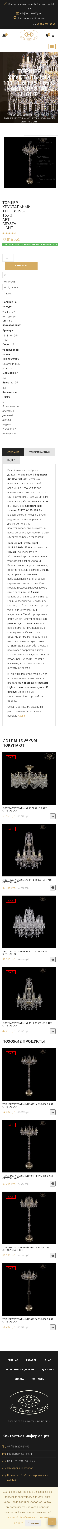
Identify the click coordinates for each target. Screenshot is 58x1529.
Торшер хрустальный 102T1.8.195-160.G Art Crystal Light (27, 1177)
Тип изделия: (10, 358)
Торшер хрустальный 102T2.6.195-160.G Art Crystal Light (27, 1320)
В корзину (21, 265)
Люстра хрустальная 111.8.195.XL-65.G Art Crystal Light (27, 1024)
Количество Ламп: (10, 394)
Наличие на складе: (9, 304)
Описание (13, 452)
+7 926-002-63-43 (46, 24)
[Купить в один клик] (29, 780)
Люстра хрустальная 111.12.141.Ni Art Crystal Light (24, 952)
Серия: (6, 344)
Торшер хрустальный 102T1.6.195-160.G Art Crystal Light (27, 1105)
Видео (11, 460)
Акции (21, 715)
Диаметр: (8, 372)
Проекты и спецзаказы (19, 1369)
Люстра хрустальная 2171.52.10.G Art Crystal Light (24, 809)
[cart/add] (53, 816)
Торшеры (40, 115)
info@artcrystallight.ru (31, 13)
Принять (33, 1523)
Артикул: (7, 330)
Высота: (7, 382)
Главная (15, 115)
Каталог (28, 115)
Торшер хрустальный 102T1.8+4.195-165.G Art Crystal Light (26, 1248)
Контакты (38, 1379)
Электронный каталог (20, 1468)
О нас (47, 1360)
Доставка (48, 1369)
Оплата (19, 1379)
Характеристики (39, 452)
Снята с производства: (11, 323)
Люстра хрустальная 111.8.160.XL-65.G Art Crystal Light (27, 881)
